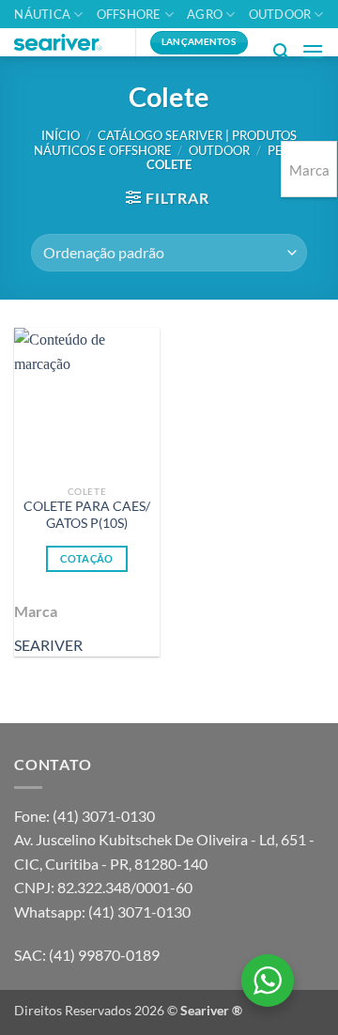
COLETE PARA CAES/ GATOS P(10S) (86, 515)
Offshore (129, 14)
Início (60, 135)
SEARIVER (48, 645)
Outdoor (280, 14)
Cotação (86, 558)
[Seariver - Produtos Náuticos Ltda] (67, 42)
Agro (205, 14)
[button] (280, 51)
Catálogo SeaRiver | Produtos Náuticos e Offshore (165, 142)
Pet (279, 150)
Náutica (42, 14)
